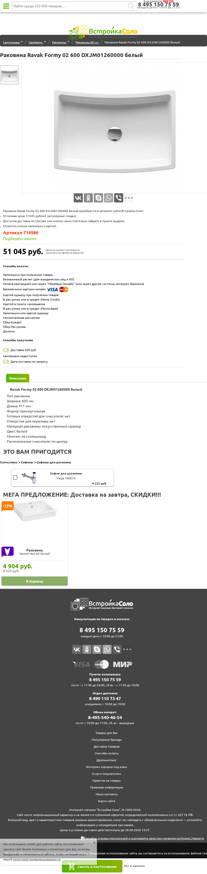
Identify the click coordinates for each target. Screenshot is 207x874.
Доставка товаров (107, 746)
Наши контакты (107, 794)
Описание (17, 378)
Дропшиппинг (106, 760)
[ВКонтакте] (78, 197)
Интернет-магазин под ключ (106, 767)
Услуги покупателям (106, 773)
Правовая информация (106, 787)
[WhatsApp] (108, 197)
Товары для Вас (106, 732)
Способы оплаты (107, 753)
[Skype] (98, 197)
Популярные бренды (107, 739)
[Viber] (118, 197)
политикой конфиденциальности (36, 859)
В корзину (15, 475)
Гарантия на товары (106, 780)
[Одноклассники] (88, 197)
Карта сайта (106, 801)
